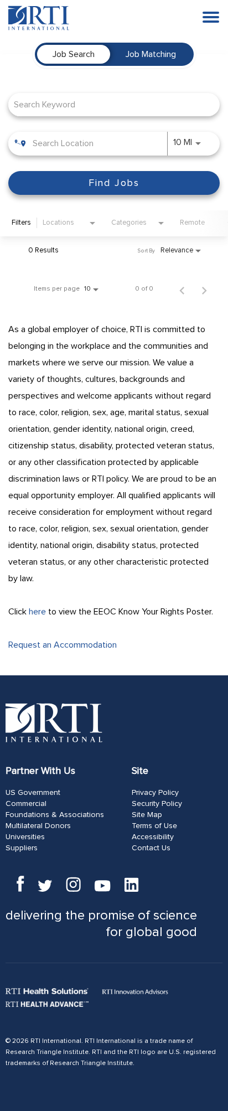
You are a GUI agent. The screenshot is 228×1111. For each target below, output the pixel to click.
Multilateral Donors (38, 826)
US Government (33, 793)
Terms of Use (154, 826)
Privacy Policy (155, 793)
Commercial (26, 804)
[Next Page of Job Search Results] (204, 289)
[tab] (73, 54)
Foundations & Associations (55, 815)
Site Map (147, 815)
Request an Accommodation (62, 644)
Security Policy (157, 804)
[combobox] (108, 104)
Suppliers (22, 848)
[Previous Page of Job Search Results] (182, 289)
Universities (25, 837)
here (37, 611)
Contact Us (151, 848)
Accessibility (153, 837)
